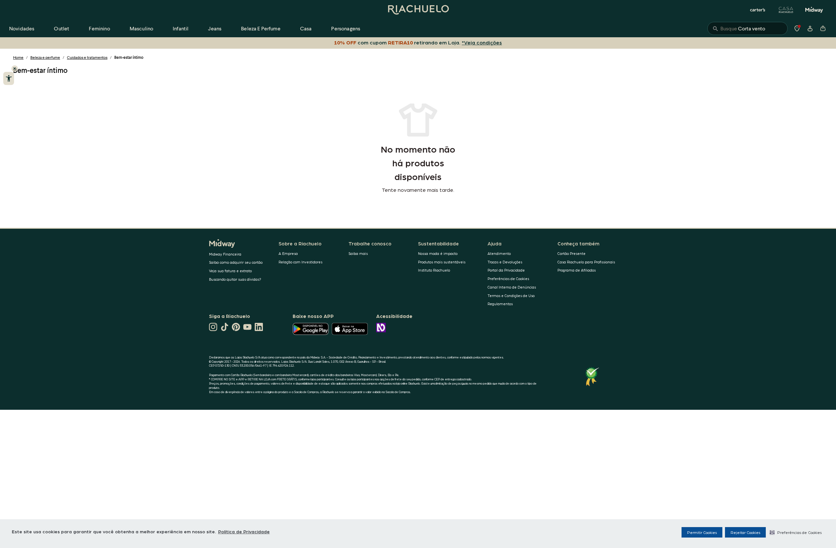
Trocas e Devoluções (505, 261)
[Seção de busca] (747, 28)
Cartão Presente (571, 253)
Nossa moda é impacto (438, 253)
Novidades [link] (21, 28)
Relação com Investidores (300, 261)
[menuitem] (21, 28)
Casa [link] (306, 28)
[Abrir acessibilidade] (8, 78)
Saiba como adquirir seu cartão (236, 262)
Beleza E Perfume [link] (261, 28)
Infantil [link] (180, 28)
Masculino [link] (141, 28)
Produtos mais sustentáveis (441, 261)
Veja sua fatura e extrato (230, 270)
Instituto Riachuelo (434, 270)
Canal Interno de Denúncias (512, 287)
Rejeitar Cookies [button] (745, 532)
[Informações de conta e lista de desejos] (809, 28)
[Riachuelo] (418, 10)
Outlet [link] (61, 28)
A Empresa (288, 253)
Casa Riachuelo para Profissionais (586, 261)
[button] (795, 532)
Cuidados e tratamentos (87, 57)
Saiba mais (358, 253)
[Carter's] (758, 9)
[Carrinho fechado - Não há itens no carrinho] (822, 28)
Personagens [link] (345, 28)
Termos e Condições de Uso (511, 295)
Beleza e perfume (45, 57)
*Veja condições (482, 42)
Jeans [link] (214, 28)
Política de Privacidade (244, 531)
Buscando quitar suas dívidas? (235, 279)
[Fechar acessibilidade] (14, 68)
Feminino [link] (99, 28)
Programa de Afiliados (576, 270)
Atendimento (499, 253)
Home (18, 57)
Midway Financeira (225, 254)
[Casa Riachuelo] (786, 9)
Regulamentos (500, 303)
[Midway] (814, 9)
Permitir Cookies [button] (702, 532)
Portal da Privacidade (506, 270)
